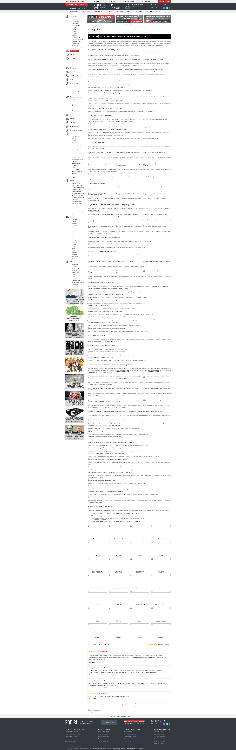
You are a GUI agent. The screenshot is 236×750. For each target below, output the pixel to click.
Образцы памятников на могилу (100, 713)
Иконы (73, 227)
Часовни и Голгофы (77, 39)
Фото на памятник (77, 171)
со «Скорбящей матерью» (119, 513)
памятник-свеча (120, 521)
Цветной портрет (76, 189)
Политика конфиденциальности (116, 748)
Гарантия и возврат (131, 748)
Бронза (74, 103)
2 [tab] (126, 24)
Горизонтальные (76, 25)
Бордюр (74, 140)
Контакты (162, 11)
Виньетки (74, 242)
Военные (74, 252)
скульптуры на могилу (94, 210)
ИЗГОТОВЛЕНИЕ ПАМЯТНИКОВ (75, 729)
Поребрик (74, 165)
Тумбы (73, 167)
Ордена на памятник (77, 112)
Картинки (74, 219)
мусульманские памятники (95, 502)
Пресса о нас (75, 276)
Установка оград (76, 205)
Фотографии (150, 11)
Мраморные (75, 45)
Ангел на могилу (76, 136)
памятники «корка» (117, 516)
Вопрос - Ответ (76, 268)
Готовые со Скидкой (77, 47)
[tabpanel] (100, 19)
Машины (74, 254)
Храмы (73, 234)
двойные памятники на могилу (96, 257)
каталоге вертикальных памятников (133, 53)
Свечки (74, 244)
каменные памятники (145, 516)
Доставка (86, 11)
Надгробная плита (159, 734)
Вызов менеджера (110, 722)
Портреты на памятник (78, 187)
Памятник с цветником (160, 743)
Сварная (74, 61)
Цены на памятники (103, 731)
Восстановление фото (78, 197)
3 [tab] (127, 24)
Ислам (73, 250)
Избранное (147, 1)
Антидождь (75, 199)
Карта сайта (75, 284)
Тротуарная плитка (77, 163)
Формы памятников (103, 741)
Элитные (74, 31)
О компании (74, 11)
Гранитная (74, 65)
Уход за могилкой (76, 203)
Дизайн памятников (71, 741)
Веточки (74, 240)
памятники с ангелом (104, 513)
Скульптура (75, 108)
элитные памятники (153, 370)
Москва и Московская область (75, 1)
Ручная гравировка (77, 191)
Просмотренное (129, 1)
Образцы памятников (130, 736)
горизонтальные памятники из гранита (122, 121)
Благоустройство (76, 201)
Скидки (139, 11)
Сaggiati (74, 177)
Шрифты (74, 225)
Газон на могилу (76, 153)
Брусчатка (74, 142)
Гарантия (119, 11)
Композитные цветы (77, 101)
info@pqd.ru (97, 1)
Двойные (74, 27)
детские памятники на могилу (111, 341)
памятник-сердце (110, 521)
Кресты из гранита (77, 41)
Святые (74, 232)
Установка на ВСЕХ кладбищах (77, 4)
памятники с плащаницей (133, 521)
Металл (74, 106)
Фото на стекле (76, 88)
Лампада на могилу (77, 157)
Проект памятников (103, 736)
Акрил (73, 99)
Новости (74, 274)
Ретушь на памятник (77, 195)
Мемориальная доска (77, 159)
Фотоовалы (75, 173)
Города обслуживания (78, 282)
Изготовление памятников (86, 722)
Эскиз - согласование (77, 185)
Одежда (74, 258)
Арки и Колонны (76, 29)
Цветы (73, 110)
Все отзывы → (129, 705)
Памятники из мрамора (71, 736)
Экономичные (75, 19)
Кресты (74, 236)
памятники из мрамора (104, 189)
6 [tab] (131, 24)
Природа (74, 238)
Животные (75, 256)
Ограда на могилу (159, 731)
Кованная (74, 63)
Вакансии (74, 278)
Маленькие (75, 35)
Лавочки (74, 155)
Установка (98, 11)
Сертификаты (75, 272)
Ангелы (74, 230)
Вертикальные (75, 21)
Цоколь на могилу (159, 738)
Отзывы (109, 11)
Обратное (74, 223)
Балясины (74, 138)
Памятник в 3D (76, 183)
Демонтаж (74, 214)
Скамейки (74, 161)
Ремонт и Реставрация (78, 212)
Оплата (129, 11)
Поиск (113, 1)
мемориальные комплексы (122, 370)
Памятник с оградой (159, 741)
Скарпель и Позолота (77, 92)
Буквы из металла (76, 90)
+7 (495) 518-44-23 (160, 4)
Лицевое (74, 221)
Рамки (73, 248)
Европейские (75, 43)
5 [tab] (130, 24)
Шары (73, 175)
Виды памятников (103, 734)
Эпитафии (74, 266)
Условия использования (99, 748)
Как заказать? (128, 731)
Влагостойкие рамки (77, 151)
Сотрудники (75, 270)
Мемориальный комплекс (72, 734)
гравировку (91, 372)
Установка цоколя (76, 208)
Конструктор (165, 1)
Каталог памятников (71, 738)
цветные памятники (100, 518)
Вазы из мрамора (76, 149)
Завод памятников (129, 738)
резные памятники (106, 516)
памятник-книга (100, 521)
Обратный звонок (156, 8)
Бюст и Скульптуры (77, 144)
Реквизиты (141, 748)
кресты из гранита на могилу (96, 148)
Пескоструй (75, 94)
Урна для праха (76, 169)
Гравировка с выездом (78, 193)
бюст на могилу (135, 513)
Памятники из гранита (71, 731)
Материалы (75, 264)
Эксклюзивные (76, 37)
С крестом (74, 33)
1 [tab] (125, 24)
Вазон (73, 147)
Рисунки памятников (104, 738)
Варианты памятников (130, 734)
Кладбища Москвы (77, 280)
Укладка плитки (76, 210)
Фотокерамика (76, 86)
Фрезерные (75, 23)
